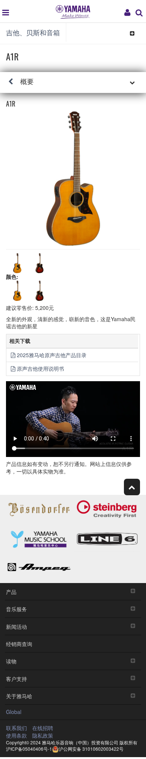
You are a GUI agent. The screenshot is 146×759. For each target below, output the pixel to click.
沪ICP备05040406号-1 (29, 748)
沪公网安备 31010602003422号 (91, 748)
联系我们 (16, 728)
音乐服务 (16, 609)
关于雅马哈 (19, 696)
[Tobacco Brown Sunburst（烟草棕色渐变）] (40, 291)
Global (13, 711)
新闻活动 (16, 626)
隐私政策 (42, 735)
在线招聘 (42, 728)
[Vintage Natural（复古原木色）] (17, 291)
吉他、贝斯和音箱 (33, 32)
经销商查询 (19, 644)
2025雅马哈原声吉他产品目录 (51, 355)
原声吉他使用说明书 (40, 368)
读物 (11, 661)
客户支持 (16, 678)
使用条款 (16, 735)
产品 (11, 591)
